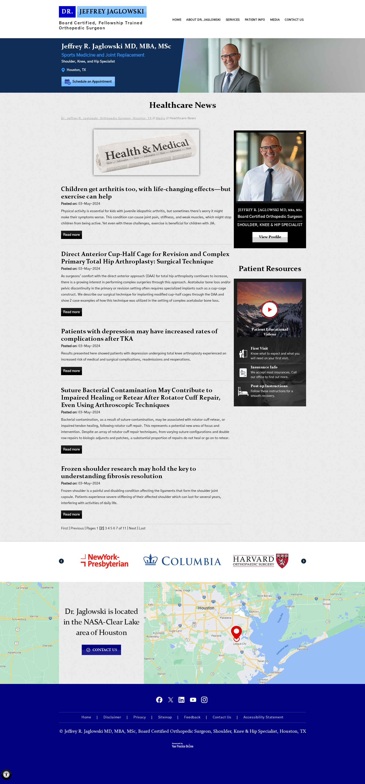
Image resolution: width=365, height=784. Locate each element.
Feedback (192, 717)
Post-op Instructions (269, 386)
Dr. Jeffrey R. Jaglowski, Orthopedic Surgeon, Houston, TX (106, 118)
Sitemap (165, 717)
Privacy (139, 717)
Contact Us (294, 19)
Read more (71, 234)
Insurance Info (264, 367)
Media (275, 19)
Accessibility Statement (263, 717)
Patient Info (255, 19)
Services (233, 19)
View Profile (270, 237)
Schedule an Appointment (92, 81)
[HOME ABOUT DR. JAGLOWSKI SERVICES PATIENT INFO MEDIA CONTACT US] (182, 32)
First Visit (259, 348)
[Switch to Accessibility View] (6, 774)
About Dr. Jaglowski (203, 19)
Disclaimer (112, 717)
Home (176, 19)
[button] (61, 561)
